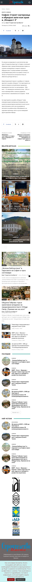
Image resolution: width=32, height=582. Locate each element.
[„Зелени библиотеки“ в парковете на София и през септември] (16, 164)
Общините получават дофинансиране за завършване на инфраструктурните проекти (23, 137)
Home (3, 9)
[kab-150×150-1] (16, 484)
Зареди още (15, 412)
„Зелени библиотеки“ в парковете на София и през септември (16, 177)
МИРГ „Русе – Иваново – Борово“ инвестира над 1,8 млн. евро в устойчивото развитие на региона (16, 208)
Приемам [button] (11, 579)
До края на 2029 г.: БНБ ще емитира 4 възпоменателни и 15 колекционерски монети (20, 345)
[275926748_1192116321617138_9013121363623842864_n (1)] (16, 499)
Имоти (8, 9)
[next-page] (6, 247)
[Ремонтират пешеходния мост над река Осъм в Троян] (16, 228)
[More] (23, 30)
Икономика (15, 389)
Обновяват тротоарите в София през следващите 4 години (8, 137)
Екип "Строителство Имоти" (14, 22)
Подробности (20, 579)
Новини (8, 12)
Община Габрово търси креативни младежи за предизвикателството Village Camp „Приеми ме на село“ (15, 306)
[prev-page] (3, 247)
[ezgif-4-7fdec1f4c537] (16, 528)
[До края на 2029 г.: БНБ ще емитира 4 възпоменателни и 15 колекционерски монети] (6, 346)
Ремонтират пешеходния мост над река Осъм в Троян (16, 240)
